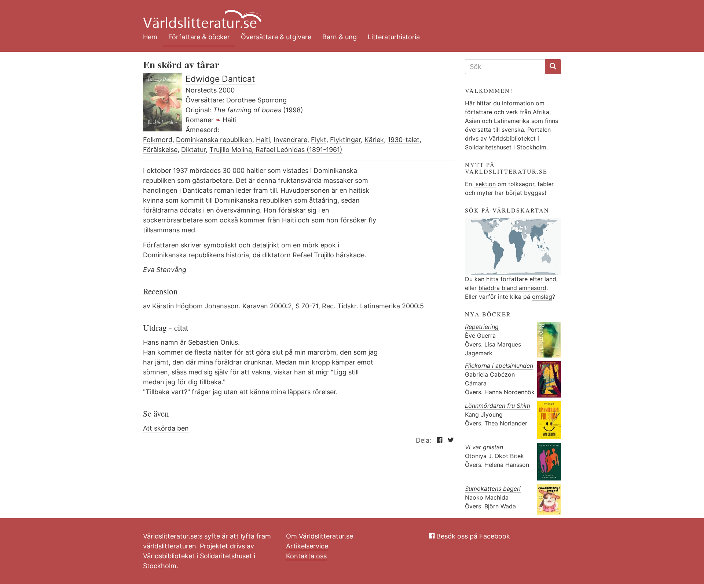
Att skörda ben (166, 428)
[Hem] (347, 15)
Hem (150, 37)
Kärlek (374, 140)
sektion (485, 184)
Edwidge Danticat (220, 79)
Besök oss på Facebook (473, 536)
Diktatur (193, 149)
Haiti (229, 120)
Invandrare (290, 140)
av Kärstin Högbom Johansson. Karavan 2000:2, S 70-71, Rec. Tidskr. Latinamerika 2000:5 (283, 306)
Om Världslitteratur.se (319, 536)
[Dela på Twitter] (449, 440)
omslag (542, 296)
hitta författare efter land (521, 279)
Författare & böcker (199, 37)
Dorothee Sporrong (256, 100)
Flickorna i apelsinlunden (499, 365)
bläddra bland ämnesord (512, 287)
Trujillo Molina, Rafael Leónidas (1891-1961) (275, 149)
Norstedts (201, 90)
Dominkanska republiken (214, 140)
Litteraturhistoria (394, 37)
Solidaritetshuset (489, 147)
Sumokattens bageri (493, 488)
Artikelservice (307, 546)
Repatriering (482, 326)
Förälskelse (160, 149)
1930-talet (403, 140)
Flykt (318, 140)
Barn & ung (339, 37)
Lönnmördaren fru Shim (497, 405)
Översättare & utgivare (276, 37)
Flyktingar (345, 140)
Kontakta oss (306, 556)
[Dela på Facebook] (437, 440)
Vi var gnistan (484, 447)
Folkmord (157, 140)
